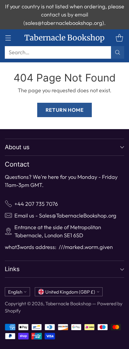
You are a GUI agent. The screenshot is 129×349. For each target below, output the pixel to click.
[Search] (117, 52)
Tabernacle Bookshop (68, 303)
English (15, 292)
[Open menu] (8, 38)
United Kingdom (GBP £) (70, 292)
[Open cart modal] (119, 38)
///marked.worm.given (86, 247)
